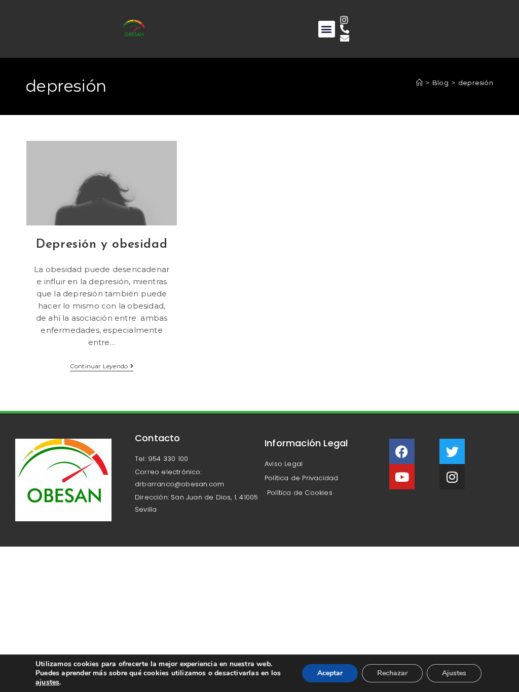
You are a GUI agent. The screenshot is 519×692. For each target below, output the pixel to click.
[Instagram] (452, 476)
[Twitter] (452, 451)
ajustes (47, 682)
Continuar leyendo (102, 366)
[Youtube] (402, 476)
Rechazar (392, 673)
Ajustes (454, 673)
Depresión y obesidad (101, 244)
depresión (475, 83)
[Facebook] (402, 451)
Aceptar (330, 673)
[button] (326, 29)
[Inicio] (419, 83)
